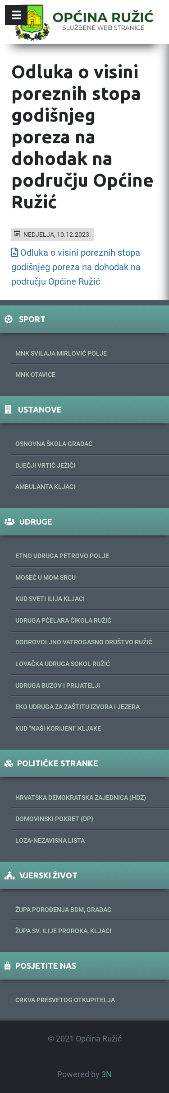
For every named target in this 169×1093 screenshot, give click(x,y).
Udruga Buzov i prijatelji (57, 685)
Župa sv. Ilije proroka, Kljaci (63, 930)
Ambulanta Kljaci (45, 486)
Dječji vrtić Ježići (45, 465)
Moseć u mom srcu (45, 577)
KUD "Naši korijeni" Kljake (58, 728)
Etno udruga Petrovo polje (62, 555)
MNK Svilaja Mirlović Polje (61, 353)
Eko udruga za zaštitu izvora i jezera (77, 706)
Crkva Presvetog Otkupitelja (65, 1000)
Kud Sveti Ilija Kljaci (50, 598)
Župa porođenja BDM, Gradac (63, 909)
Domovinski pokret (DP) (54, 818)
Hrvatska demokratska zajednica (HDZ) (80, 797)
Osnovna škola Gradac (53, 443)
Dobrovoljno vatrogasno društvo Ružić (83, 642)
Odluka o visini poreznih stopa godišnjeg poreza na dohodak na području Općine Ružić (76, 267)
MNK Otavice (35, 374)
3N (106, 1074)
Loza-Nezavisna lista (50, 840)
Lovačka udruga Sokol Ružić (62, 663)
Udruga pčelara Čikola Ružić (63, 620)
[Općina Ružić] (84, 22)
